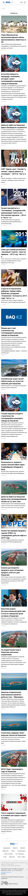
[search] (25, 2)
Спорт (13, 851)
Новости (15, 848)
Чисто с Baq (21, 857)
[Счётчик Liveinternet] (4, 883)
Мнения (22, 848)
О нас (5, 857)
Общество (6, 851)
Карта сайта (4, 881)
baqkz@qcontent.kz (6, 872)
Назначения (6, 848)
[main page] (12, 2)
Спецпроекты (21, 851)
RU (21, 2)
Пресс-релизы (8, 854)
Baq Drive (12, 857)
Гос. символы (19, 854)
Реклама (3, 873)
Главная (3, 8)
